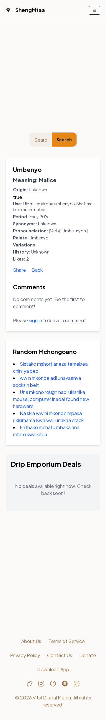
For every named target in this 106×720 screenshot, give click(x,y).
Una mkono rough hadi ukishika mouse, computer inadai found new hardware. (51, 399)
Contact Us (59, 655)
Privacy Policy (25, 655)
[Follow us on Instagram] (41, 683)
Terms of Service (66, 641)
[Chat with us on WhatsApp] (76, 683)
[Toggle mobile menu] (94, 10)
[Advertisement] (53, 77)
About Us (31, 641)
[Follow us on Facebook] (53, 683)
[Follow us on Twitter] (29, 683)
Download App (53, 669)
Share (19, 270)
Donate (87, 655)
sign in (35, 320)
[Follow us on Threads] (64, 683)
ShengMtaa (30, 9)
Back (37, 270)
